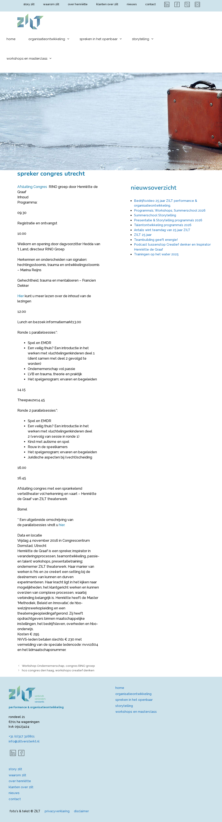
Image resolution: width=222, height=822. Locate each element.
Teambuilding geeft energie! (156, 240)
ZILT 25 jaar (143, 235)
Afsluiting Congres (32, 187)
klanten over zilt (107, 4)
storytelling (140, 39)
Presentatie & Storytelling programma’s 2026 (168, 220)
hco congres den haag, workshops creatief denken (58, 670)
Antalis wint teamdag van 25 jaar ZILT (162, 230)
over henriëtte (78, 4)
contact (150, 4)
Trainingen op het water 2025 (156, 254)
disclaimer (81, 811)
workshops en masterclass (27, 58)
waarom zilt (51, 4)
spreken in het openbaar (99, 39)
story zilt (28, 4)
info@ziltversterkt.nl (24, 741)
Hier (20, 296)
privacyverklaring (57, 811)
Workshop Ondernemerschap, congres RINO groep (58, 665)
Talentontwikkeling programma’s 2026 (162, 225)
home (11, 39)
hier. (62, 525)
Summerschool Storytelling (155, 215)
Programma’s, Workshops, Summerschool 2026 (170, 210)
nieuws (132, 4)
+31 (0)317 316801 (22, 736)
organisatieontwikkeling (46, 39)
